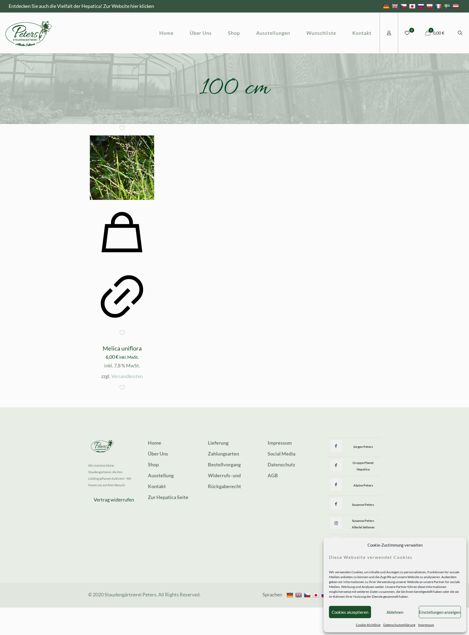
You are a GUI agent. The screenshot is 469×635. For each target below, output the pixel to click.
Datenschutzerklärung (399, 625)
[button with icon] (336, 446)
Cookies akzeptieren (350, 612)
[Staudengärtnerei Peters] (28, 33)
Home (154, 443)
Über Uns (158, 454)
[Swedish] (448, 6)
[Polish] (430, 6)
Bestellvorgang (224, 464)
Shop (153, 464)
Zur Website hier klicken (128, 6)
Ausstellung (161, 475)
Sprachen (272, 594)
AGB (273, 475)
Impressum (426, 625)
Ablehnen (394, 612)
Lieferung (218, 443)
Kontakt (157, 486)
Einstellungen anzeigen (439, 612)
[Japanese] (413, 6)
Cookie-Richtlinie (368, 625)
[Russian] (422, 6)
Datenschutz (281, 464)
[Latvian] (456, 6)
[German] (387, 6)
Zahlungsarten (223, 454)
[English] (396, 6)
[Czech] (404, 6)
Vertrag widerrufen (114, 500)
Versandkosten (127, 376)
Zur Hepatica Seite (168, 497)
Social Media (281, 454)
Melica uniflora (122, 348)
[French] (439, 6)
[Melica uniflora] (122, 167)
